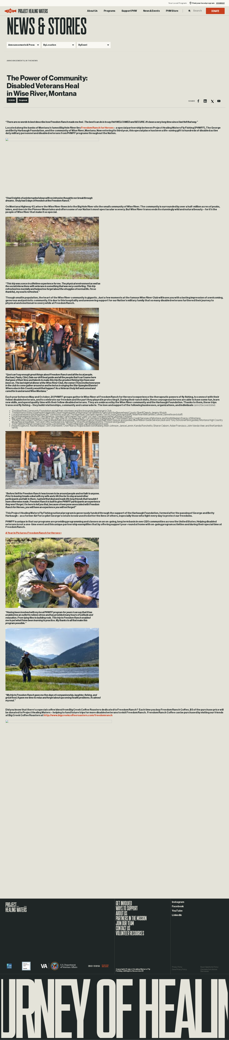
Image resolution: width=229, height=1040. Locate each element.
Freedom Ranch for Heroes (97, 128)
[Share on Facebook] (198, 101)
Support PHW (129, 11)
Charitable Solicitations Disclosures (208, 970)
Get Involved (124, 904)
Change (220, 3)
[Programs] (109, 11)
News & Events (151, 11)
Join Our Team (125, 924)
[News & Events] (151, 11)
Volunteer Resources (130, 934)
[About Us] (92, 11)
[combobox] (197, 10)
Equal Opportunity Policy (209, 967)
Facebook (178, 906)
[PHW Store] (172, 11)
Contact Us (123, 929)
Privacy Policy (177, 967)
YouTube (177, 910)
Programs (109, 11)
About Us (92, 11)
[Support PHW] (129, 11)
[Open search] (189, 10)
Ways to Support (127, 909)
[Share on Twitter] (212, 101)
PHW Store (172, 11)
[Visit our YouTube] (218, 101)
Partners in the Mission (131, 919)
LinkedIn (177, 915)
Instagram (178, 902)
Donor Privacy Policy (179, 969)
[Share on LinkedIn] (205, 101)
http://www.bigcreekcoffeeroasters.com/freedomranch (78, 715)
